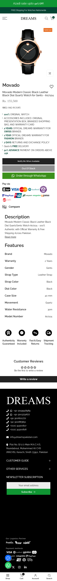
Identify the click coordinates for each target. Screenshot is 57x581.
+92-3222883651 (18, 422)
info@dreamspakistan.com (24, 437)
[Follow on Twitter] (13, 567)
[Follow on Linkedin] (25, 567)
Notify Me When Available (29, 161)
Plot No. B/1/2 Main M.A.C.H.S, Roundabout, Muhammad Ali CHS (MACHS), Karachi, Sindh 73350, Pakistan (27, 448)
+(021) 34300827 (18, 425)
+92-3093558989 (21, 410)
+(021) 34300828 (18, 429)
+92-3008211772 (18, 418)
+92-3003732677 (21, 414)
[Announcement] (28, 3)
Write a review (28, 379)
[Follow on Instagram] (19, 567)
